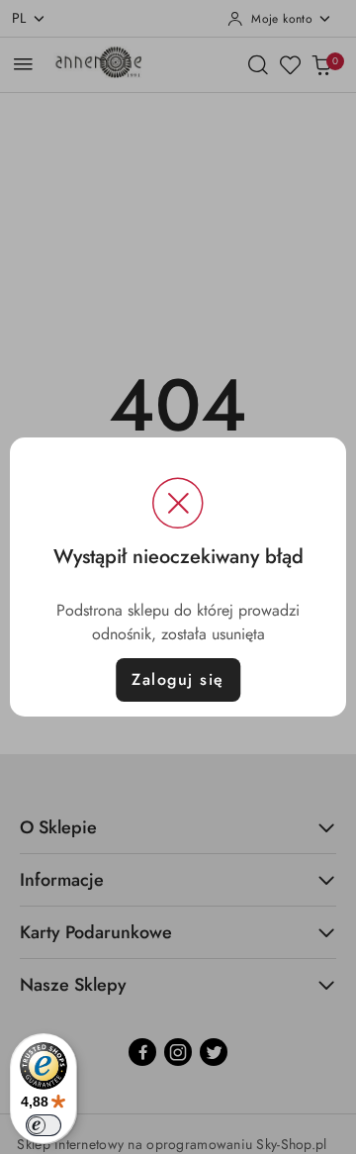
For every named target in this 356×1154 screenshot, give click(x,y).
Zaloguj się (178, 679)
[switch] (43, 1125)
